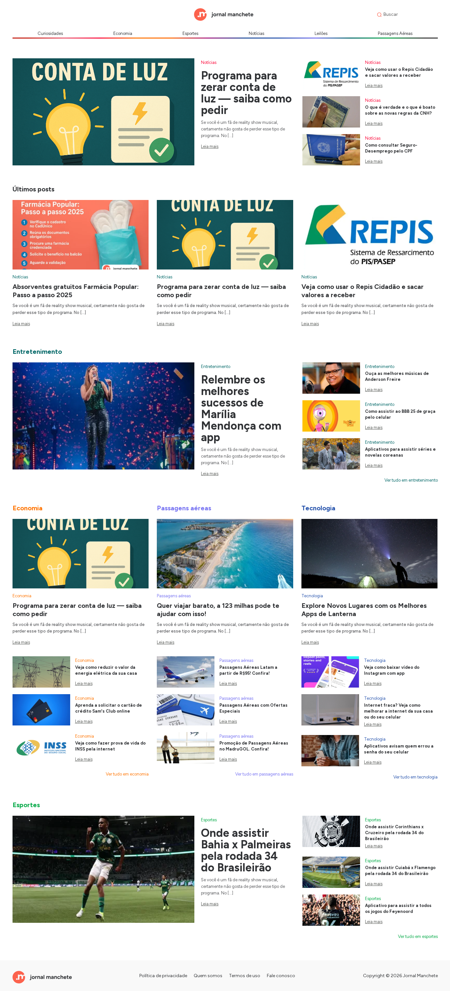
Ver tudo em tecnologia (415, 777)
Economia (122, 33)
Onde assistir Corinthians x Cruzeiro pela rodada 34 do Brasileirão (394, 832)
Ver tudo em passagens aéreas (264, 774)
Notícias (256, 33)
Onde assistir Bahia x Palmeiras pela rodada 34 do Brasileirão (246, 850)
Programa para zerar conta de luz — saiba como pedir (246, 93)
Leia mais (209, 146)
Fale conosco (281, 975)
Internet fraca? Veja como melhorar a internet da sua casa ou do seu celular (398, 711)
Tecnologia (312, 595)
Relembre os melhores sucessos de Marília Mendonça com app (241, 408)
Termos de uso (244, 975)
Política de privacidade (163, 975)
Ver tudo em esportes (418, 936)
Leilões (321, 33)
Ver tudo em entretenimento (410, 480)
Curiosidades (50, 33)
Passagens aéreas (174, 595)
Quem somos (208, 975)
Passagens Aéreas (395, 33)
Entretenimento (215, 366)
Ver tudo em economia (127, 774)
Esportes (190, 33)
